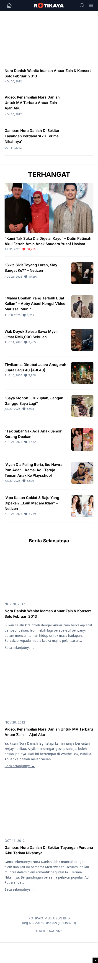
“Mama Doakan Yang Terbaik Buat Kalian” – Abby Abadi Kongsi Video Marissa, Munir (35, 303)
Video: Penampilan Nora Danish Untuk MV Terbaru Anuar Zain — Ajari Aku (33, 102)
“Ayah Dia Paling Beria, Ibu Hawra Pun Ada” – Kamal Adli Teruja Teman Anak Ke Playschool (33, 470)
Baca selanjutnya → (20, 647)
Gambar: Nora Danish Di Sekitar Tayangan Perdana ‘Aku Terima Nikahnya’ (32, 136)
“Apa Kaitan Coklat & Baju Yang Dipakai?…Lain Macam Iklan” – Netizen (32, 503)
